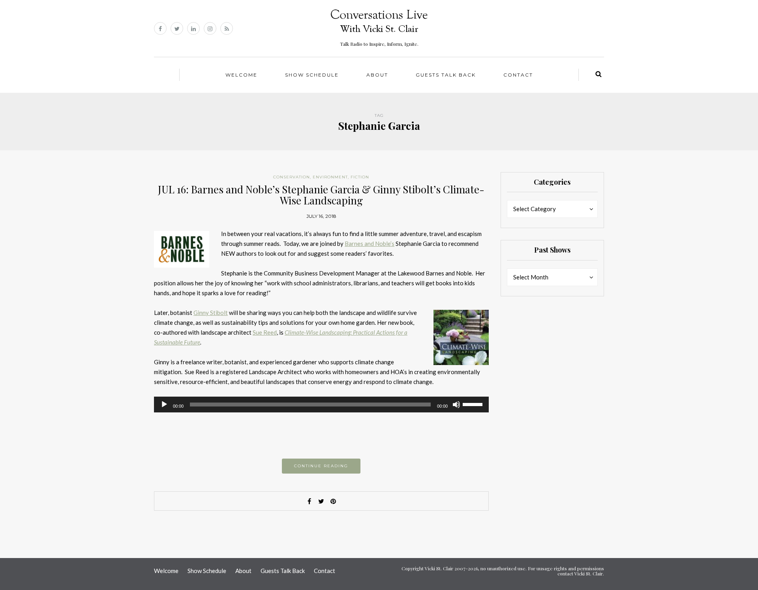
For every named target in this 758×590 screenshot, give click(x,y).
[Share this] (309, 501)
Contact (518, 75)
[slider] (474, 404)
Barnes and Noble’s (369, 243)
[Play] (164, 404)
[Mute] (456, 404)
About (377, 75)
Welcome (241, 75)
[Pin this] (333, 501)
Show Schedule (312, 75)
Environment (330, 177)
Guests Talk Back (446, 75)
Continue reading (321, 465)
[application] (321, 404)
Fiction (360, 177)
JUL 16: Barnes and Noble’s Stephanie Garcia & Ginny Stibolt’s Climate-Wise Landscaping (321, 195)
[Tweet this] (321, 501)
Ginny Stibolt (210, 312)
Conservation (291, 177)
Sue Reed (265, 332)
